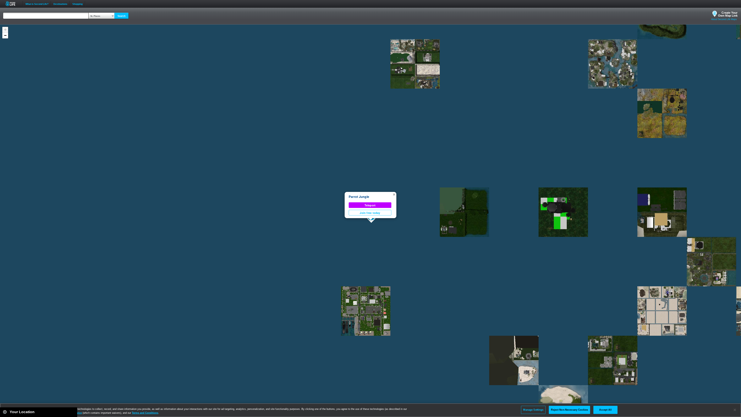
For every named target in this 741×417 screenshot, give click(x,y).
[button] (394, 194)
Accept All (605, 409)
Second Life (12, 3)
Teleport (370, 205)
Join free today (370, 213)
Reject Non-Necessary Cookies (569, 409)
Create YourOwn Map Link (728, 14)
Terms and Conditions (145, 412)
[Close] (735, 410)
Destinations (60, 4)
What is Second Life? (36, 4)
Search (121, 16)
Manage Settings (533, 409)
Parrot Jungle (359, 196)
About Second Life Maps (724, 19)
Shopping (77, 4)
